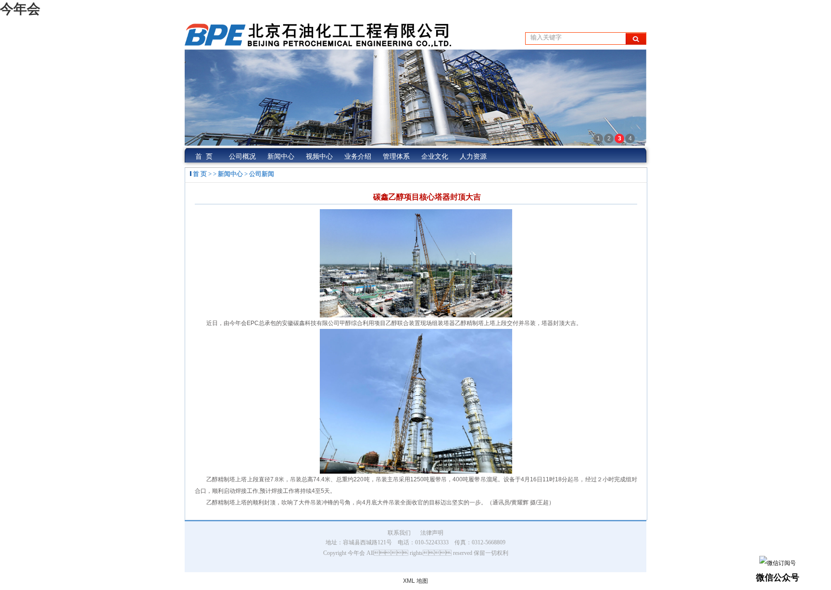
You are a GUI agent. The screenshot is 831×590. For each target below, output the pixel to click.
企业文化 (434, 156)
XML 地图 (415, 580)
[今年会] (318, 42)
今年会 (20, 8)
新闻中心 (280, 156)
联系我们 (399, 532)
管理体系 (396, 156)
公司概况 (242, 156)
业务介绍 (357, 156)
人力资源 (473, 156)
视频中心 (319, 156)
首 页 (204, 156)
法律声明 (431, 532)
